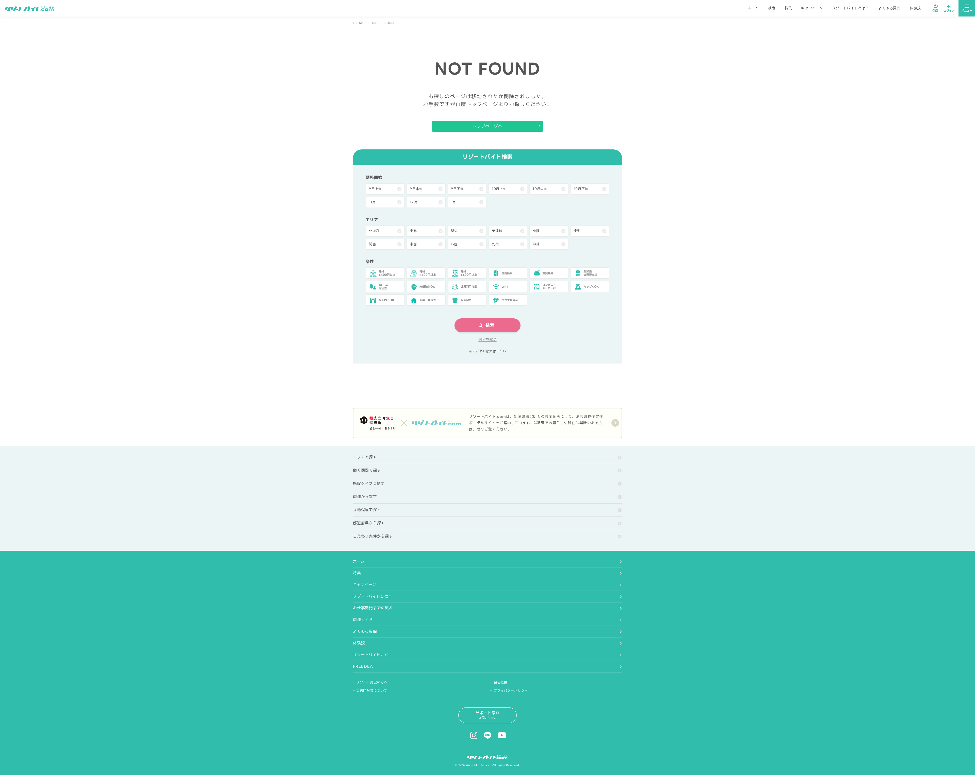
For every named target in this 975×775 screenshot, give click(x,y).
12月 (413, 202)
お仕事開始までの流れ (373, 608)
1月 (453, 202)
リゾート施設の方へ (371, 682)
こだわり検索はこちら (489, 351)
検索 (771, 8)
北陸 (536, 231)
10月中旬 (540, 189)
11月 (372, 202)
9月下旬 (457, 189)
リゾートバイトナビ (370, 655)
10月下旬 (581, 189)
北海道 (374, 231)
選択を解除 (487, 339)
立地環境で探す (367, 510)
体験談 (915, 8)
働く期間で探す (367, 470)
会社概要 (501, 682)
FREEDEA (363, 666)
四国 (454, 244)
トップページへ (488, 126)
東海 (577, 231)
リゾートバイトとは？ (850, 8)
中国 (413, 244)
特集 (788, 8)
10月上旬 (499, 189)
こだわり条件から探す (373, 536)
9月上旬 (375, 189)
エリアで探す (365, 457)
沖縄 (536, 244)
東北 (413, 231)
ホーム (753, 8)
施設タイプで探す (369, 483)
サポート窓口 (488, 715)
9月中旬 (416, 189)
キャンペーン (812, 8)
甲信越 (497, 231)
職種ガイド (363, 620)
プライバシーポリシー (511, 690)
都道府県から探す (369, 523)
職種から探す (365, 497)
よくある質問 (889, 8)
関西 (372, 244)
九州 (495, 244)
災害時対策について (371, 690)
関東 (454, 231)
